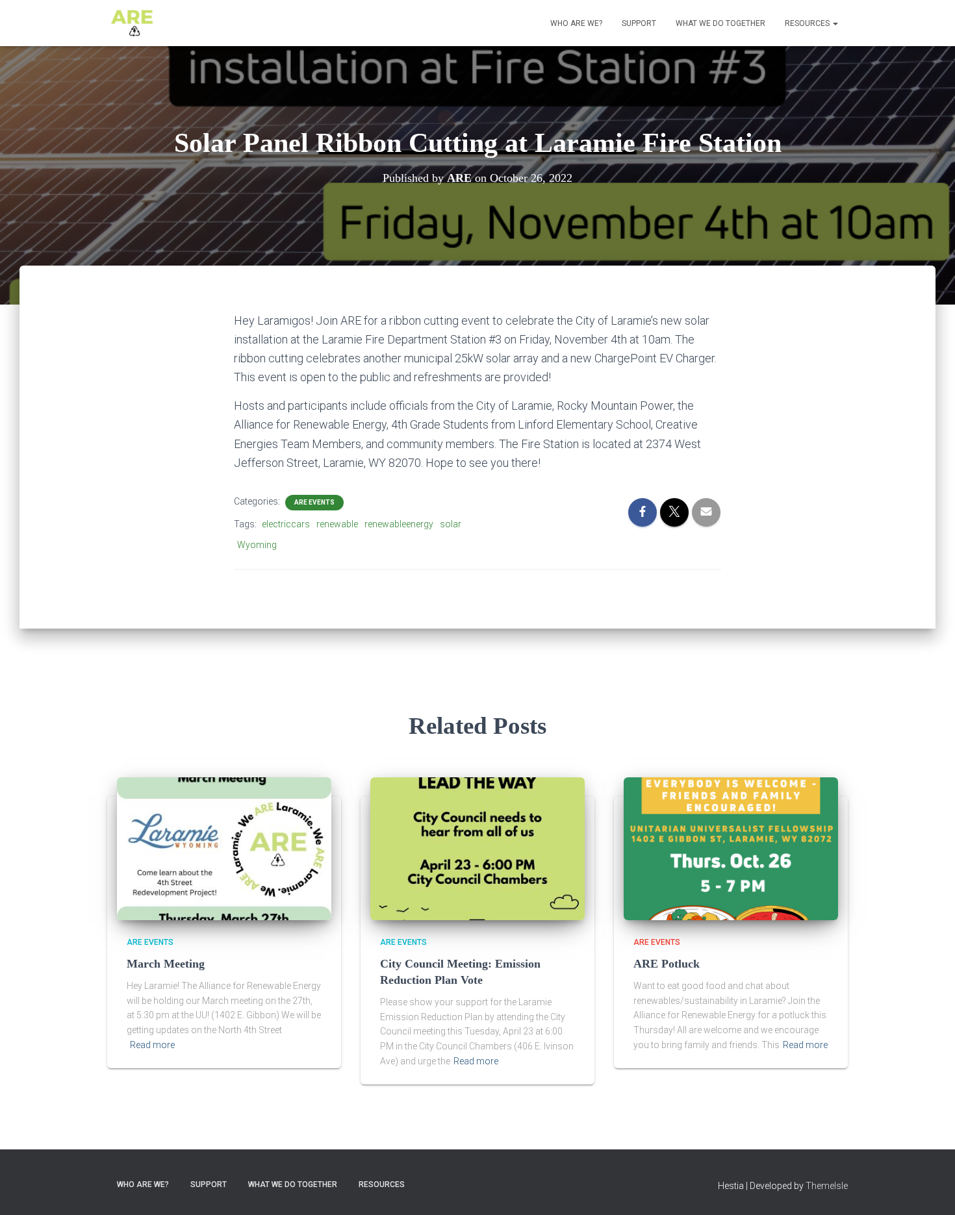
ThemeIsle (827, 1186)
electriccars (286, 524)
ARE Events (314, 502)
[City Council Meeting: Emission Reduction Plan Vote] (477, 848)
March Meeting (166, 963)
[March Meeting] (224, 848)
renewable (337, 524)
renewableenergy (398, 524)
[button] (835, 23)
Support (639, 23)
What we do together (720, 23)
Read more (152, 1045)
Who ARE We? (576, 23)
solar (450, 524)
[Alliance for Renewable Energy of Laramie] (131, 23)
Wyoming (257, 545)
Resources (808, 23)
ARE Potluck (666, 963)
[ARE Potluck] (731, 848)
